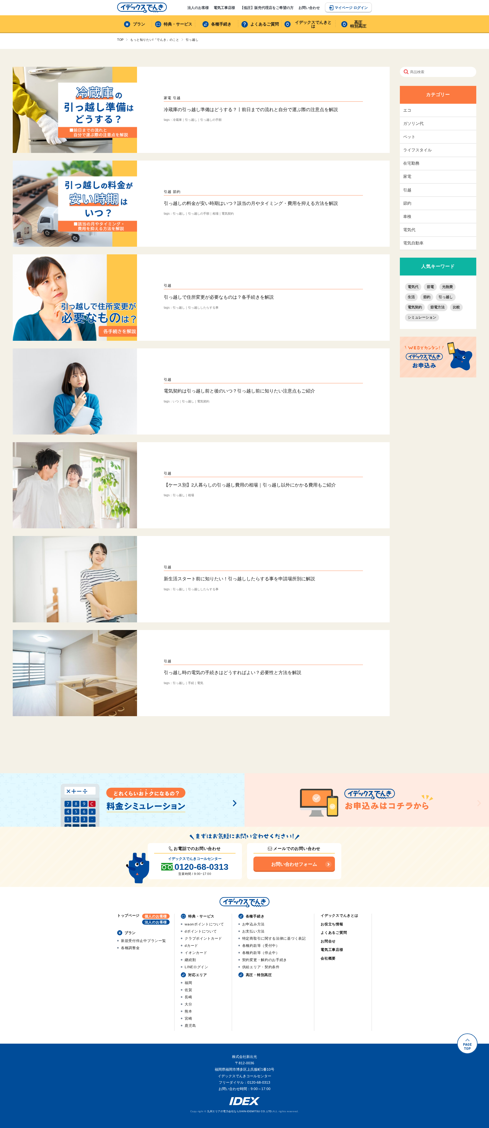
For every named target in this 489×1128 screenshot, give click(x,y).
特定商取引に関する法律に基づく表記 (274, 938)
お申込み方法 (253, 924)
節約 (407, 203)
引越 (407, 190)
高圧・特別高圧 (259, 975)
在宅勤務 (411, 163)
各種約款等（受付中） (261, 945)
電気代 (409, 230)
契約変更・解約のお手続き (264, 960)
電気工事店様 (224, 8)
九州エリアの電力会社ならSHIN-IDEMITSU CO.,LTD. (240, 1111)
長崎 (188, 997)
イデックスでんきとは (313, 24)
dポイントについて (201, 931)
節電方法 (437, 307)
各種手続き (221, 24)
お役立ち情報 (332, 924)
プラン (139, 24)
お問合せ (328, 941)
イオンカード (196, 952)
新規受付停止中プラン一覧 (143, 940)
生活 (411, 297)
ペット (409, 137)
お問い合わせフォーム (294, 864)
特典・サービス (178, 24)
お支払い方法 (253, 931)
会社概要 (328, 958)
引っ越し (446, 297)
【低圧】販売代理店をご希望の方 (267, 8)
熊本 (188, 1011)
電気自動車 (413, 243)
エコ (407, 110)
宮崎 (188, 1018)
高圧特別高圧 (358, 24)
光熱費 (447, 287)
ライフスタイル (417, 150)
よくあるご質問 (264, 24)
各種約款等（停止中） (261, 952)
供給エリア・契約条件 (261, 967)
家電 (407, 176)
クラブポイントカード (203, 938)
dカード (191, 945)
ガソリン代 (413, 123)
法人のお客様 (198, 8)
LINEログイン (196, 967)
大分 (188, 1004)
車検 (407, 216)
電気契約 (415, 307)
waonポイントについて (204, 924)
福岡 (188, 983)
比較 (456, 307)
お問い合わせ (309, 8)
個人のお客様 (156, 916)
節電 (430, 287)
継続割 (190, 960)
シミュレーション (422, 317)
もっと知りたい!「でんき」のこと (154, 39)
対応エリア (197, 975)
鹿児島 (190, 1025)
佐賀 (188, 990)
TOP (120, 39)
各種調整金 (130, 948)
